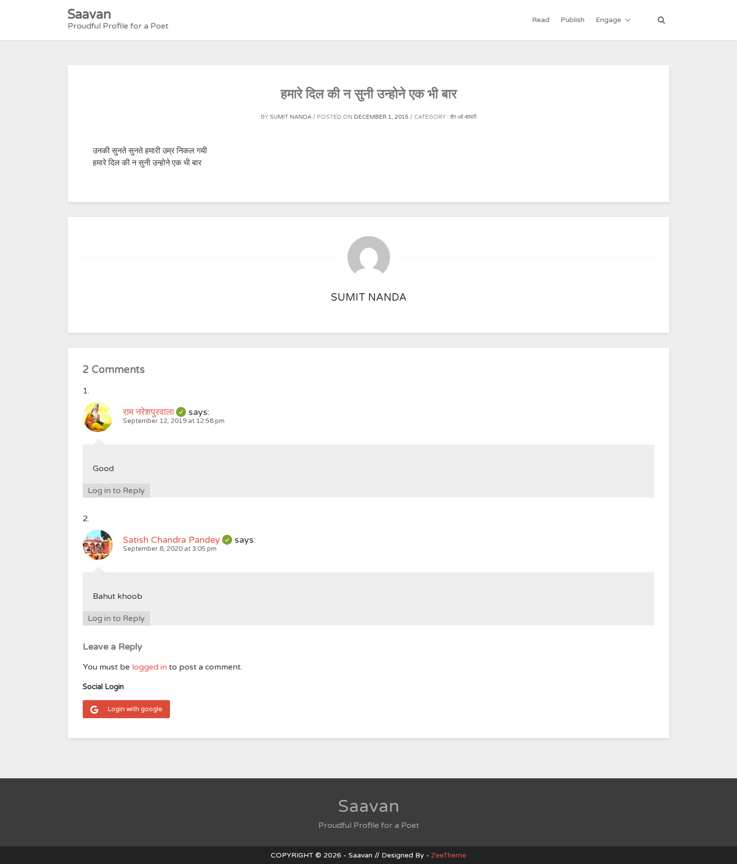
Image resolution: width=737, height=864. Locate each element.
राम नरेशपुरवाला (154, 411)
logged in (149, 667)
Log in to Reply (116, 491)
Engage (608, 20)
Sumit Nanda (290, 117)
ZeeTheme (448, 855)
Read (540, 20)
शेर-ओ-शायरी (463, 117)
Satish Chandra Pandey (177, 539)
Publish (573, 20)
